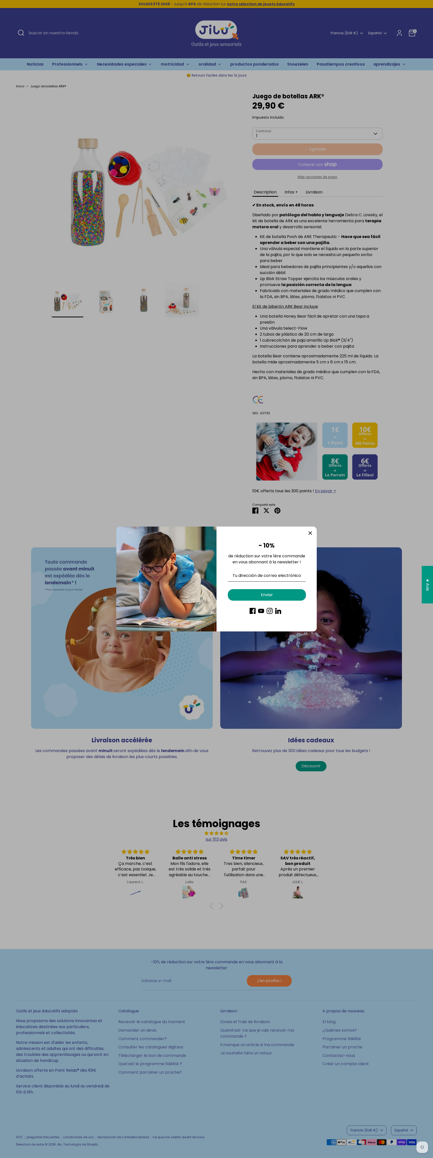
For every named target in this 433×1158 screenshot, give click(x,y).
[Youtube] (261, 611)
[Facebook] (253, 611)
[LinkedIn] (278, 611)
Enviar (267, 595)
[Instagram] (270, 611)
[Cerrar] (310, 533)
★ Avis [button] (427, 584)
